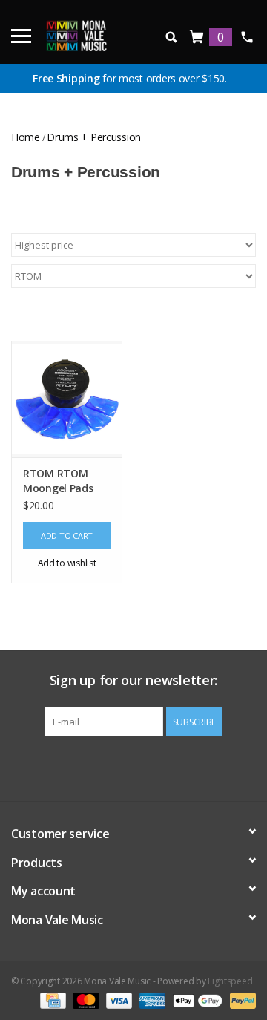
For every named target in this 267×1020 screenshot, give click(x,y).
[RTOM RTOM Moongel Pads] (66, 399)
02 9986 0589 (246, 37)
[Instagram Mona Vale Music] (147, 767)
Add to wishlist (67, 563)
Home (25, 137)
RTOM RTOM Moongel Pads (58, 480)
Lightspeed (230, 981)
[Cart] (197, 37)
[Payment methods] (51, 999)
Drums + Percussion (94, 137)
